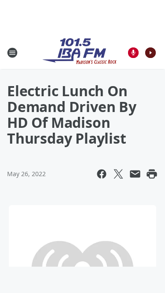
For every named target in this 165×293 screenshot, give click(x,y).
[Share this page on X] (118, 174)
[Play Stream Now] (150, 52)
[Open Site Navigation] (12, 52)
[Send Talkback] (133, 52)
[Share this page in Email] (135, 174)
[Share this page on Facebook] (101, 174)
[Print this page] (152, 174)
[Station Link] (80, 52)
